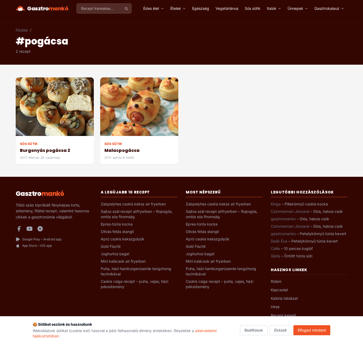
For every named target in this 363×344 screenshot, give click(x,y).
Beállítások (253, 330)
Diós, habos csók (328, 211)
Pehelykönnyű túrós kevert (323, 233)
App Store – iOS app (37, 246)
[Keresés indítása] (126, 8)
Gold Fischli (110, 246)
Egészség (200, 8)
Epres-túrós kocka (117, 224)
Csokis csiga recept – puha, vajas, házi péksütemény (134, 284)
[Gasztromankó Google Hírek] (40, 229)
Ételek (175, 8)
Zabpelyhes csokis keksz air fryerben (133, 204)
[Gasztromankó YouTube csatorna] (29, 229)
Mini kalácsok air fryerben (123, 261)
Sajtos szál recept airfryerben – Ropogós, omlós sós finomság (136, 214)
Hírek (275, 307)
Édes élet (151, 8)
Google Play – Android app (41, 239)
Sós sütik (252, 8)
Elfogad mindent (312, 330)
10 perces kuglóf (298, 248)
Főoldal (22, 30)
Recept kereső (283, 315)
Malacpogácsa (122, 150)
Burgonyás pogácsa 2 (45, 150)
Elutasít (280, 330)
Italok (271, 8)
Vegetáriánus (227, 8)
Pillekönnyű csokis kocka (306, 204)
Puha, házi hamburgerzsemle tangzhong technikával (136, 271)
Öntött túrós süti (298, 256)
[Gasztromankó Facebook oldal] (19, 229)
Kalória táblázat (284, 298)
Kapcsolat (279, 290)
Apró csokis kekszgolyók (122, 239)
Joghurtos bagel (115, 254)
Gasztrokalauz (326, 8)
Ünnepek (295, 8)
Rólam (276, 281)
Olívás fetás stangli (117, 231)
